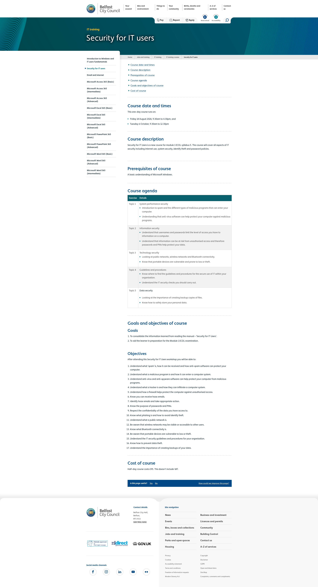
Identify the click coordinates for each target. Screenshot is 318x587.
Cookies (168, 560)
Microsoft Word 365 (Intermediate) (96, 172)
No (156, 483)
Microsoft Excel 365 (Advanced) (96, 126)
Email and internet (95, 75)
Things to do (161, 7)
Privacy (168, 556)
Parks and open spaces (177, 540)
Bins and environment (143, 7)
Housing (169, 546)
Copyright (204, 556)
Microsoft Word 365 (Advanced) (96, 162)
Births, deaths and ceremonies (192, 7)
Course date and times (143, 64)
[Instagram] (106, 572)
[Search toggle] (227, 20)
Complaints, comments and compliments (215, 576)
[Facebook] (93, 572)
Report (176, 20)
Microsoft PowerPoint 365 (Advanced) (99, 145)
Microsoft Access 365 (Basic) (100, 82)
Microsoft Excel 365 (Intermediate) (96, 116)
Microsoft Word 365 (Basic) (100, 154)
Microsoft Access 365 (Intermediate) (97, 90)
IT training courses (172, 57)
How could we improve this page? (214, 483)
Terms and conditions (172, 568)
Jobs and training (143, 57)
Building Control (209, 534)
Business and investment (213, 515)
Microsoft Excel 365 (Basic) (99, 108)
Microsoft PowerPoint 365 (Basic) (99, 136)
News (168, 515)
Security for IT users (96, 68)
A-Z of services (213, 7)
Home (130, 57)
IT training (157, 57)
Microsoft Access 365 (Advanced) (97, 100)
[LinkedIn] (120, 572)
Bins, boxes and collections (179, 527)
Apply (191, 20)
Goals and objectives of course (147, 85)
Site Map (203, 572)
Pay (161, 20)
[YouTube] (133, 572)
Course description (140, 70)
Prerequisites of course (143, 75)
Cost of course (138, 90)
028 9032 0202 (140, 522)
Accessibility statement (173, 564)
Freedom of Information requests (177, 572)
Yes (151, 483)
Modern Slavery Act (172, 576)
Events (168, 521)
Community (206, 527)
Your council (128, 7)
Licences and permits (211, 521)
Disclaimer (204, 560)
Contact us (227, 7)
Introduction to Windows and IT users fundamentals (100, 60)
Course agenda (139, 80)
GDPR (202, 564)
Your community (174, 7)
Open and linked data (208, 568)
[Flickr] (146, 572)
